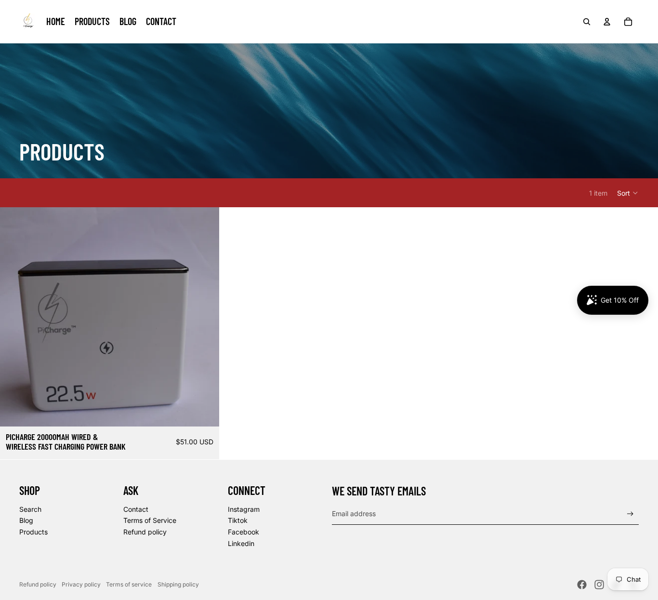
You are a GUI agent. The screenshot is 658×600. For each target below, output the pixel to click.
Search (30, 509)
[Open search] (586, 21)
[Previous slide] (14, 317)
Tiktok (238, 520)
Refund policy (145, 532)
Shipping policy (178, 584)
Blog (26, 520)
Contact (135, 509)
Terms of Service (149, 520)
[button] (628, 192)
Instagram (244, 509)
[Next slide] (204, 317)
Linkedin (241, 543)
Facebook (243, 532)
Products (33, 532)
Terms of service (129, 584)
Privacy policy (81, 584)
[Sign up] (630, 514)
